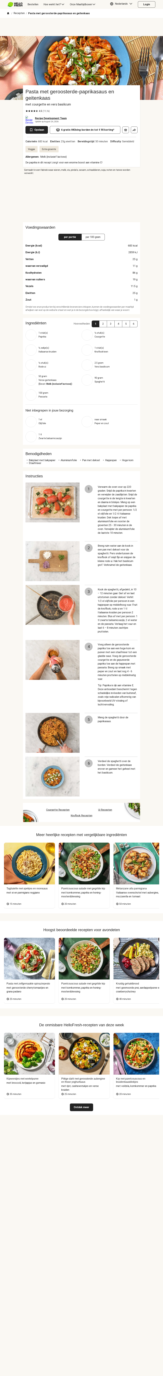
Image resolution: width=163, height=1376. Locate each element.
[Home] (8, 13)
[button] (122, 4)
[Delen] (134, 130)
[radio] (26, 111)
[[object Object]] (125, 130)
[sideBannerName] (81, 198)
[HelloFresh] (15, 4)
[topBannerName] (81, 27)
